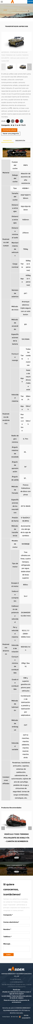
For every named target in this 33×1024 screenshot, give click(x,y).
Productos (12, 10)
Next (30, 828)
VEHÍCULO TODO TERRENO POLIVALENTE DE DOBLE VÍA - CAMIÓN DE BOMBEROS (13, 837)
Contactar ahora (9, 130)
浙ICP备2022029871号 (26, 1017)
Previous (3, 828)
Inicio (5, 10)
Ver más (17, 857)
